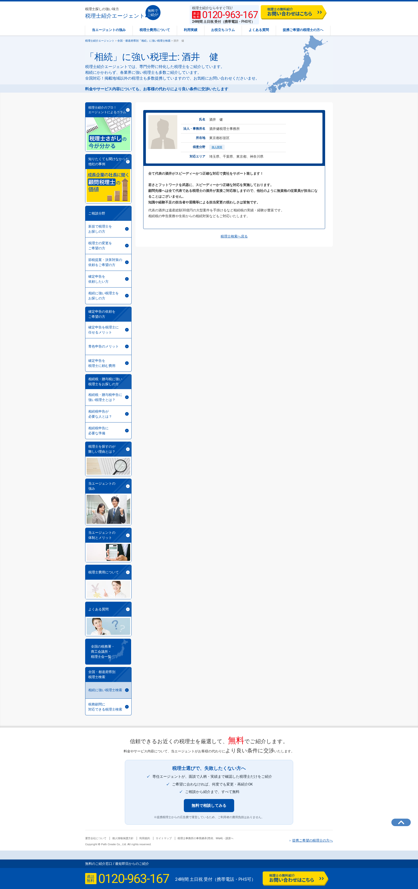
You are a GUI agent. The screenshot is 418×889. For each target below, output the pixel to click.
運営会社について (95, 838)
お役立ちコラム (223, 30)
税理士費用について (155, 30)
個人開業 (217, 147)
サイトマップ (164, 838)
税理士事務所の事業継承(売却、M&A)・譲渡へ (205, 838)
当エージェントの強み (109, 30)
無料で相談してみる (209, 805)
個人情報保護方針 (123, 838)
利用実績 (190, 30)
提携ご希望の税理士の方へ (303, 30)
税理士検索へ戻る (234, 236)
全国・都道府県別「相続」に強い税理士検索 (144, 40)
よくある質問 (259, 30)
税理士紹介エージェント (115, 13)
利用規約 (144, 838)
